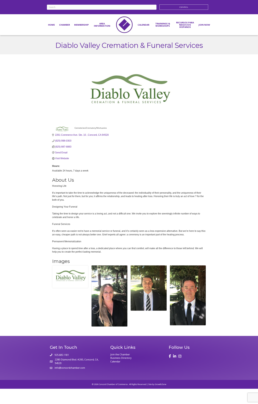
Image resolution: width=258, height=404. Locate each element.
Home (51, 24)
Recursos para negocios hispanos (185, 24)
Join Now (204, 24)
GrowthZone (160, 384)
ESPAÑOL (183, 7)
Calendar (143, 24)
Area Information (102, 24)
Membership (81, 24)
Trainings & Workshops (162, 24)
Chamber (64, 24)
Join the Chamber (120, 354)
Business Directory (121, 358)
